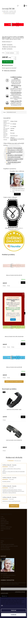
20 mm (8, 347)
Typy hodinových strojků (14, 157)
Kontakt (13, 319)
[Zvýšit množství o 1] (15, 57)
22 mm (8, 285)
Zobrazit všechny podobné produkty (14, 381)
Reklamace (3, 525)
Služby (2, 541)
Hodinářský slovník (11, 112)
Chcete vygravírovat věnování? (9, 68)
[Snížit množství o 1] (15, 59)
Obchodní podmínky (5, 528)
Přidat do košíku (8, 62)
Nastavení (13, 610)
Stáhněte (7, 228)
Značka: (5, 11)
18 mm (4, 285)
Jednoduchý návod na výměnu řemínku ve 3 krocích (14, 159)
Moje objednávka (5, 521)
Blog (2, 542)
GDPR (2, 530)
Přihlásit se (4, 596)
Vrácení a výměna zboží (6, 527)
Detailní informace (6, 41)
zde (2, 605)
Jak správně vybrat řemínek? (15, 155)
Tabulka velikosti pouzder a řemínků (9, 546)
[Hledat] (17, 5)
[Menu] (25, 5)
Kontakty (3, 518)
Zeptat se (17, 194)
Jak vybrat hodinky (5, 547)
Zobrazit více (14, 506)
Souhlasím (13, 614)
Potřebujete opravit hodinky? (7, 544)
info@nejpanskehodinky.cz (18, 188)
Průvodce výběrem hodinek (15, 148)
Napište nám (4, 520)
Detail (23, 282)
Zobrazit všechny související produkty (14, 108)
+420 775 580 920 (6, 577)
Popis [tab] (4, 112)
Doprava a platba (5, 523)
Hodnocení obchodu (14, 457)
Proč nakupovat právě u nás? (15, 150)
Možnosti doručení (8, 65)
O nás (2, 516)
